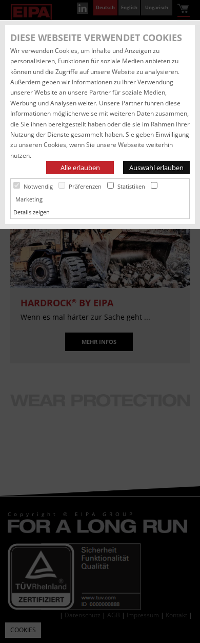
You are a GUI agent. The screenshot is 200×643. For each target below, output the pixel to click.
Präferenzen (85, 186)
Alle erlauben (80, 167)
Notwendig (38, 186)
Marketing (29, 199)
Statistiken (131, 186)
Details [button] (23, 212)
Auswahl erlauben (156, 167)
